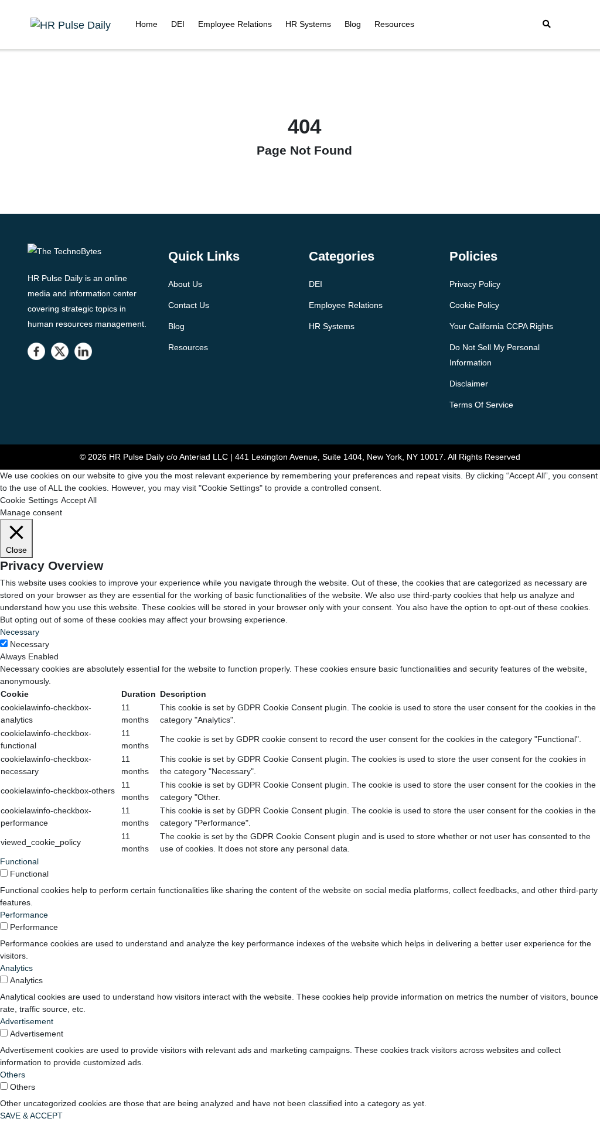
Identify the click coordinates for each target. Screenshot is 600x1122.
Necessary (29, 644)
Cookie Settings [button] (29, 500)
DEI (178, 24)
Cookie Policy (474, 305)
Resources (394, 24)
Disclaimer (468, 383)
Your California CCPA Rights (501, 326)
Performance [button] (24, 914)
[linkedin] (83, 351)
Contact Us (188, 305)
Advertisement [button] (26, 1021)
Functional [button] (19, 861)
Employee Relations (235, 24)
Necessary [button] (19, 632)
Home (146, 24)
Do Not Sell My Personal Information (494, 355)
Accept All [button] (79, 500)
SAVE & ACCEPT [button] (31, 1115)
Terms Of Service (481, 404)
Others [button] (12, 1074)
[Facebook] (36, 351)
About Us (185, 284)
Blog (353, 24)
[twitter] (60, 351)
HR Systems (308, 24)
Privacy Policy (474, 284)
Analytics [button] (16, 968)
